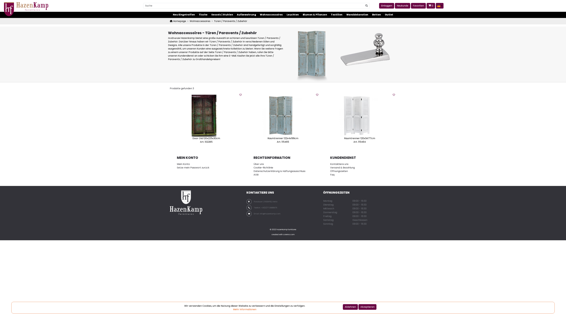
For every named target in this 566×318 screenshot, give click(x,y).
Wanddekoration (357, 14)
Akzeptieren (367, 307)
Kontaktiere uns (339, 164)
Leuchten (293, 14)
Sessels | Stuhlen (222, 14)
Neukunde (402, 5)
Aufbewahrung (246, 14)
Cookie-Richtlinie (263, 167)
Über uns (259, 164)
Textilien (337, 14)
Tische (203, 14)
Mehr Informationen (244, 309)
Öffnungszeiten (339, 171)
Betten (376, 14)
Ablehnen (350, 307)
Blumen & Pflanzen (315, 14)
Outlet (389, 14)
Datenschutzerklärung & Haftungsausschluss (279, 171)
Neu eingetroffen (184, 14)
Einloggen (386, 5)
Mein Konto (183, 164)
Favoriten (418, 5)
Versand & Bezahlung (342, 167)
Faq (332, 174)
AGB (256, 174)
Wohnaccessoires (271, 14)
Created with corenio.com (283, 234)
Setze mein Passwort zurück (193, 167)
